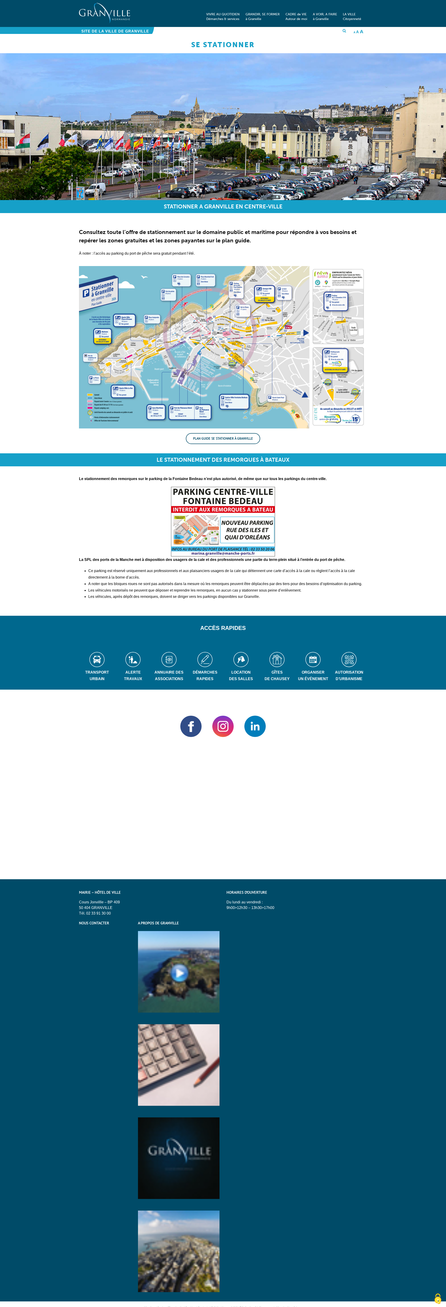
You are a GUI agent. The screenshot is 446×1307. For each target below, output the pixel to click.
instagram (223, 726)
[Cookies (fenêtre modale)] (438, 1299)
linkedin (255, 726)
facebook (190, 726)
